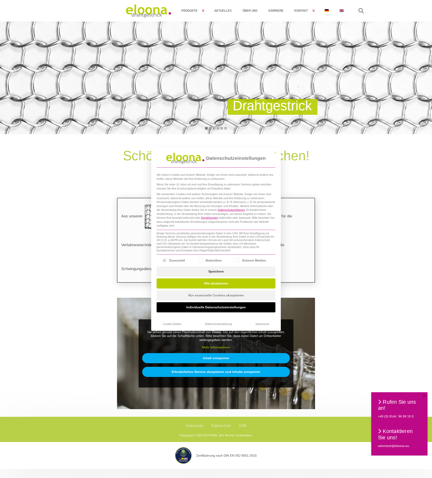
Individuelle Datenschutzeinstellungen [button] (216, 307)
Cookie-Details (172, 324)
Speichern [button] (216, 271)
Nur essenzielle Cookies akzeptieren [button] (216, 295)
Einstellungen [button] (209, 217)
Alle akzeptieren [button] (216, 283)
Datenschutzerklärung (231, 210)
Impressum (262, 324)
